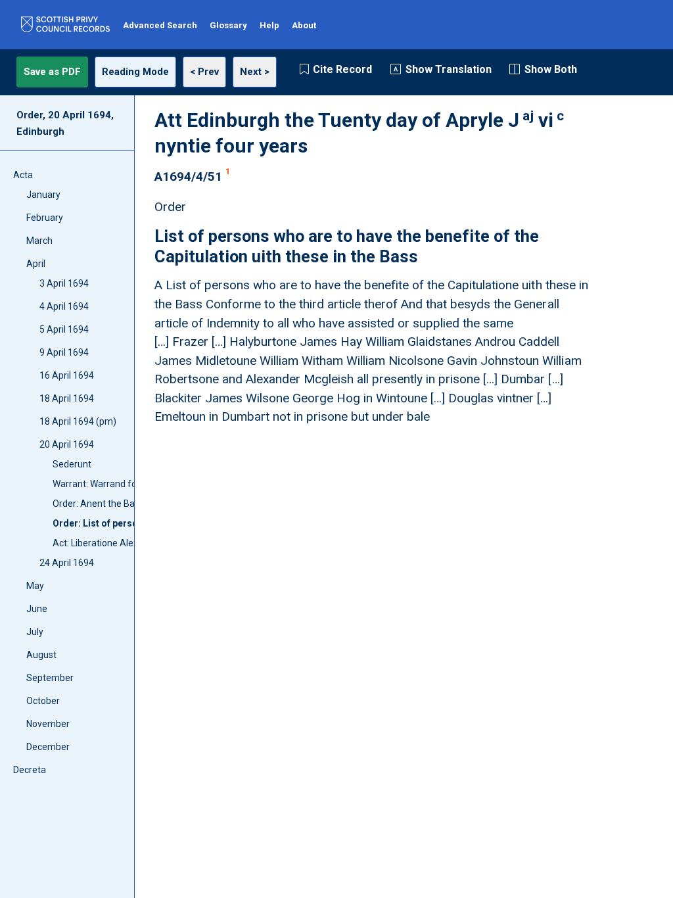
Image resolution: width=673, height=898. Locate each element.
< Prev (204, 72)
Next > (254, 72)
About (304, 25)
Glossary (228, 25)
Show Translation (449, 69)
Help (269, 25)
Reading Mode (135, 72)
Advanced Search (160, 25)
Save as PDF (52, 72)
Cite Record (342, 69)
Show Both (550, 69)
